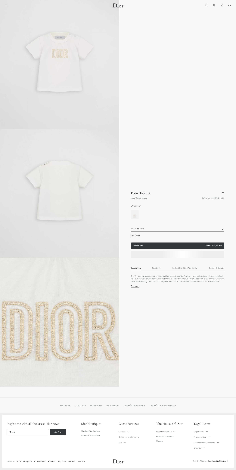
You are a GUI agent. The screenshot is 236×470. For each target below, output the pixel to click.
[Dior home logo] (118, 5)
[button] (59, 64)
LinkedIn (71, 461)
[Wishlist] (214, 5)
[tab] (136, 268)
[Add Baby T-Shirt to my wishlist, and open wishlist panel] (222, 193)
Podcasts (81, 461)
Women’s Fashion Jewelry (134, 405)
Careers (159, 441)
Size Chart (135, 236)
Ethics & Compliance (165, 436)
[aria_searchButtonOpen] (206, 5)
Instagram (27, 461)
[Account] (221, 5)
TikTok (18, 461)
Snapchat (62, 461)
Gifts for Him (80, 405)
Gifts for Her (65, 405)
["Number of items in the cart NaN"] (229, 5)
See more (135, 286)
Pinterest (51, 461)
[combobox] (177, 229)
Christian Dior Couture (90, 431)
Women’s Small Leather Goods (163, 405)
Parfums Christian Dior (90, 435)
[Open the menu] (7, 5)
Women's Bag (96, 405)
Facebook (41, 461)
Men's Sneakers (112, 405)
